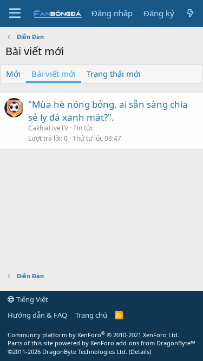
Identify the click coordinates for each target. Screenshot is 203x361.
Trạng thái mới (114, 73)
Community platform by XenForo (93, 335)
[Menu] (15, 13)
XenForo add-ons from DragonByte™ (142, 343)
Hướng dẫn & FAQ (37, 315)
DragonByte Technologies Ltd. (84, 351)
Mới (13, 73)
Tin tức (83, 128)
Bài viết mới (53, 73)
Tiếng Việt (31, 299)
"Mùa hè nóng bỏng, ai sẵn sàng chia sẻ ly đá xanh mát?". (108, 110)
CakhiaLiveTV (48, 128)
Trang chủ (91, 315)
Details (139, 351)
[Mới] (190, 13)
